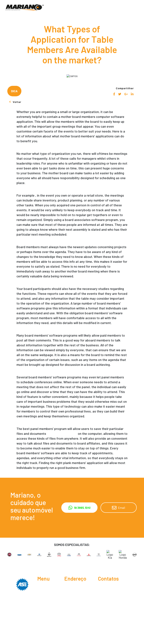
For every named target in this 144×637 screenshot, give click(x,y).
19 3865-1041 (109, 587)
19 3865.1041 (82, 507)
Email (121, 507)
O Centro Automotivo (45, 589)
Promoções (44, 607)
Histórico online (47, 619)
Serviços (42, 595)
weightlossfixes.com (62, 433)
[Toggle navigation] (138, 7)
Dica (14, 91)
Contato (42, 623)
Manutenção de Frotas (46, 613)
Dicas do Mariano (42, 601)
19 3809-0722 (105, 595)
